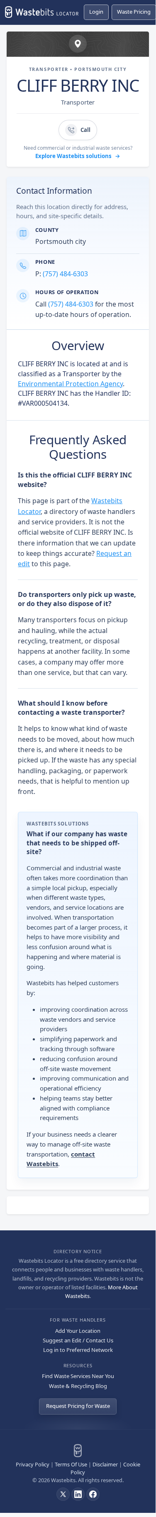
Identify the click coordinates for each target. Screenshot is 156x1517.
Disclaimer (105, 1464)
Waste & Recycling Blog (78, 1386)
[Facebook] (93, 1494)
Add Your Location (77, 1330)
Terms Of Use (71, 1464)
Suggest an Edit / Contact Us (78, 1340)
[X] (63, 1494)
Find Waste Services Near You (78, 1376)
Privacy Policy (32, 1464)
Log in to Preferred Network (78, 1350)
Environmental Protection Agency (70, 383)
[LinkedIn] (78, 1494)
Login (96, 11)
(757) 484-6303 (65, 273)
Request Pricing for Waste (78, 1406)
